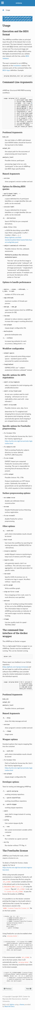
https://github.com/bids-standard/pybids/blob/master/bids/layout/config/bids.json (18, 240)
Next (28, 988)
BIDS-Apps (6, 70)
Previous (8, 988)
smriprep (19, 3)
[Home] (3, 10)
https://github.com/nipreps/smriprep (15, 667)
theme (22, 1004)
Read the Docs (9, 1006)
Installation (17, 65)
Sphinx (12, 1004)
